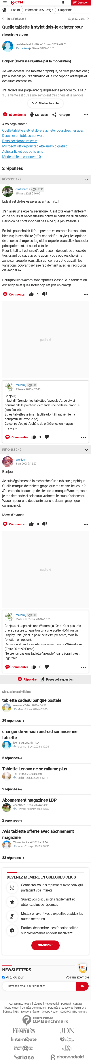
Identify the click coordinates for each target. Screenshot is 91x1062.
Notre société (51, 1003)
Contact (77, 1003)
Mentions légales (30, 1011)
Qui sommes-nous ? (20, 1003)
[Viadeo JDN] (67, 1048)
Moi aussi (42, 114)
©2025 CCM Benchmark (73, 1011)
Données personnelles (34, 1007)
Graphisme (65, 10)
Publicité (66, 1003)
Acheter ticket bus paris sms (22, 151)
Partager (64, 114)
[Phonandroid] (67, 1057)
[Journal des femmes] (24, 1030)
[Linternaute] (24, 1039)
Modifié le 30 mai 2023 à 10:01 (33, 619)
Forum (15, 10)
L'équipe (38, 1003)
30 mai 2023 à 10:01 (43, 48)
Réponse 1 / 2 (11, 179)
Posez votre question (60, 679)
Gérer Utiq (80, 1007)
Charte (8, 1011)
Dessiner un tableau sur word (23, 136)
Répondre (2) (17, 114)
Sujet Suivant (76, 18)
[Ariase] (24, 1057)
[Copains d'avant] (24, 1048)
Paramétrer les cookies (60, 1007)
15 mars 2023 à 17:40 (28, 389)
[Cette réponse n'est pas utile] (44, 294)
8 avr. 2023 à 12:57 (25, 463)
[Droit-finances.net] (67, 1039)
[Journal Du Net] (67, 1030)
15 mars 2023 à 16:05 (27, 193)
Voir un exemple (77, 977)
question (83, 2)
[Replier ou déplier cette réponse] (86, 179)
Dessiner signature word (19, 141)
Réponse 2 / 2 (11, 449)
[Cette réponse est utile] (31, 294)
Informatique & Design (39, 10)
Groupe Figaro (50, 1011)
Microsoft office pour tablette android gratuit (34, 146)
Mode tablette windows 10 (21, 157)
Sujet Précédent (16, 18)
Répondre (30, 679)
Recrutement (12, 1007)
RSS (16, 1011)
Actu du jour (14, 977)
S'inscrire (45, 945)
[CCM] (17, 2)
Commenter (17, 294)
